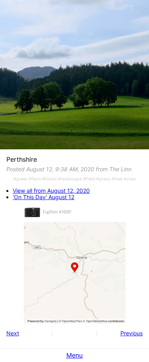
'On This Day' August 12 (43, 197)
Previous (131, 333)
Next (12, 333)
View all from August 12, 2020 (51, 191)
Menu (74, 355)
